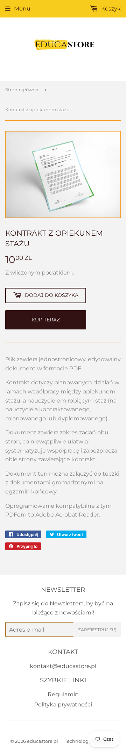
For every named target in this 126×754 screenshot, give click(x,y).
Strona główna (21, 89)
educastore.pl (42, 741)
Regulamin (63, 694)
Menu (22, 8)
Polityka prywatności (63, 704)
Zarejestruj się (97, 629)
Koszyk (110, 8)
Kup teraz (45, 319)
